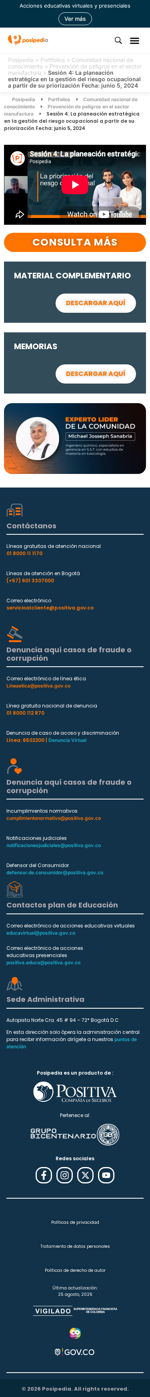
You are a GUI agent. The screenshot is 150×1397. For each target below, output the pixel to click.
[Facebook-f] (44, 1175)
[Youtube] (106, 1175)
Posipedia (21, 59)
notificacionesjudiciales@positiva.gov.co (53, 845)
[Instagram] (64, 1175)
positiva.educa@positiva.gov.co (43, 962)
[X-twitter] (85, 1175)
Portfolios (52, 59)
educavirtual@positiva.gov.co (40, 933)
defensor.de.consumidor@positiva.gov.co (54, 872)
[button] (134, 40)
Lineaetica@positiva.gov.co (38, 686)
